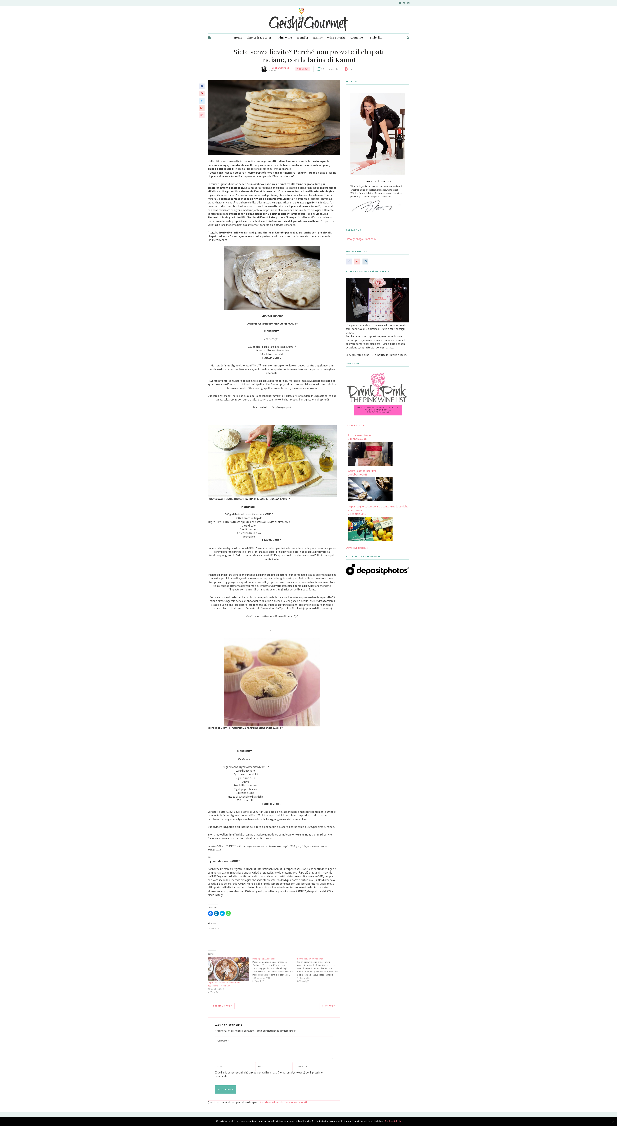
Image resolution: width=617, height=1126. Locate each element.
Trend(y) (302, 37)
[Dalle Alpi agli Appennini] (274, 970)
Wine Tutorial (336, 37)
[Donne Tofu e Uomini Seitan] (319, 970)
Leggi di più (395, 1121)
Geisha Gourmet (280, 67)
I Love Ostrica (355, 425)
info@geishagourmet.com (361, 239)
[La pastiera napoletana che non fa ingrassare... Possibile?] (228, 969)
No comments (330, 69)
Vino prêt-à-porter (258, 37)
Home (238, 37)
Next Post (328, 1006)
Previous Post (222, 1006)
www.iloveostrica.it (357, 548)
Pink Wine (285, 37)
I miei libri (376, 37)
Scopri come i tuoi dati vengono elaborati (283, 1102)
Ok (386, 1121)
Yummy (317, 37)
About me (356, 37)
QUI (372, 355)
